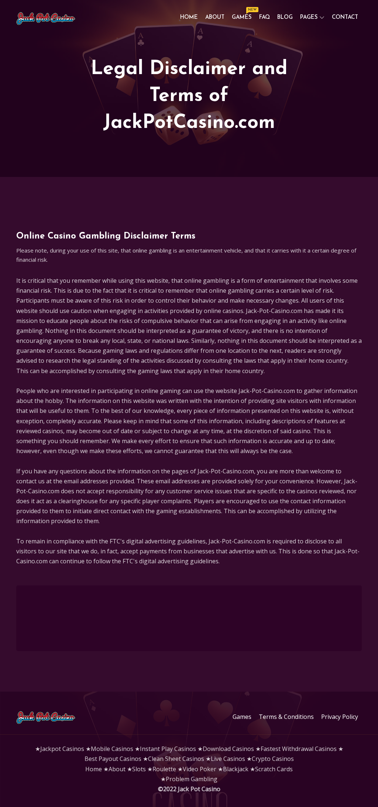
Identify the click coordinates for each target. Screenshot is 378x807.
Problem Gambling (191, 779)
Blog (285, 17)
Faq (264, 17)
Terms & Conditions (286, 717)
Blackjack (235, 769)
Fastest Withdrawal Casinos (299, 749)
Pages (309, 17)
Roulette (164, 769)
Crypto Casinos (273, 759)
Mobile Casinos (112, 749)
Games (243, 15)
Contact (345, 17)
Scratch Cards (274, 769)
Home (189, 17)
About (214, 17)
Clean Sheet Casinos (176, 759)
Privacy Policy (339, 717)
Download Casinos (228, 749)
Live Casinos (228, 759)
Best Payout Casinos (113, 759)
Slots (139, 769)
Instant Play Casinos (168, 749)
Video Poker (199, 769)
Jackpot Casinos (62, 749)
